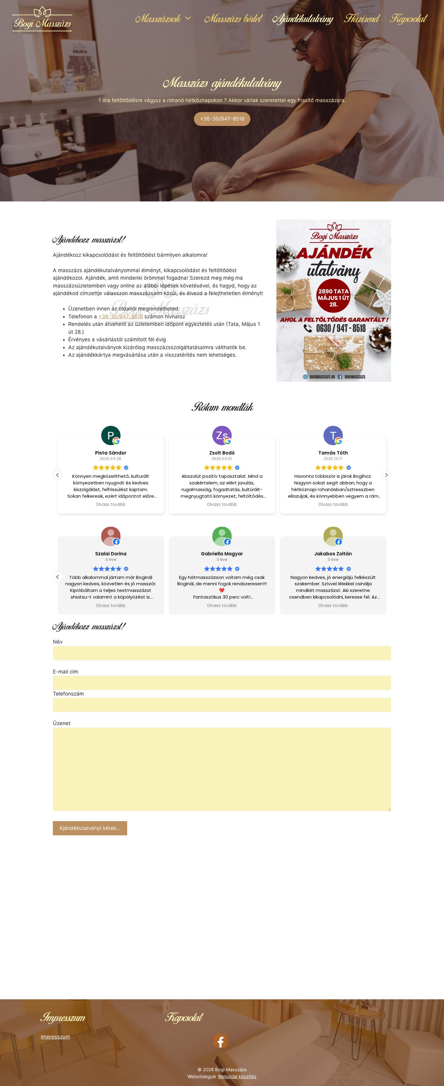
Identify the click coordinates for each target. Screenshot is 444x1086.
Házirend (361, 19)
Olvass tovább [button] (111, 504)
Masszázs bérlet (233, 19)
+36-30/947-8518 (222, 119)
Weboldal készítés (237, 1076)
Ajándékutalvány (303, 19)
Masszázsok (158, 19)
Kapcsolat (408, 19)
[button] (386, 475)
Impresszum (55, 1037)
